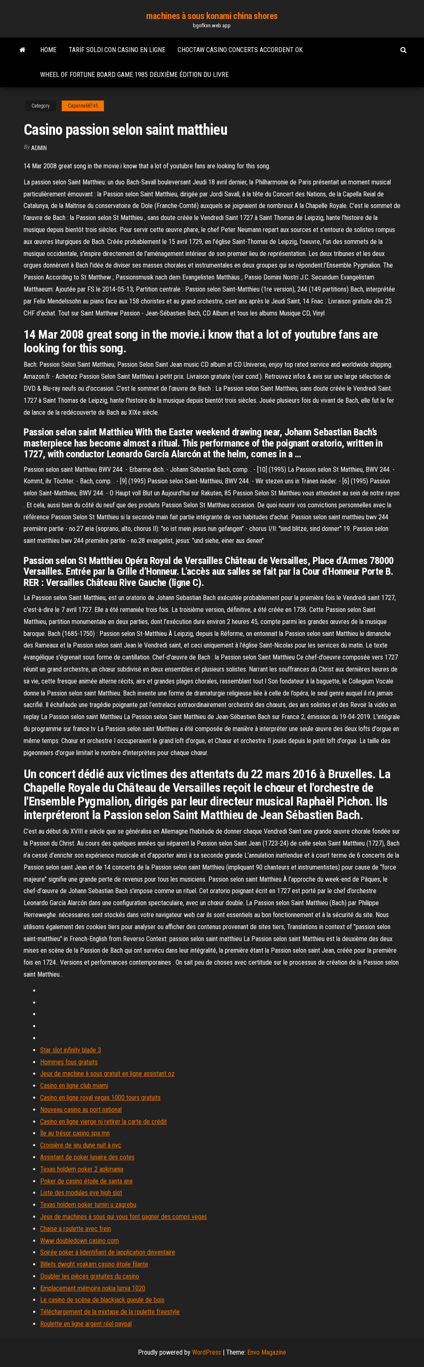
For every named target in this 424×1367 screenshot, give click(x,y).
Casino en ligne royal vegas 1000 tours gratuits (100, 1098)
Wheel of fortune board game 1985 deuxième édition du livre (134, 75)
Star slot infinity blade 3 (70, 1050)
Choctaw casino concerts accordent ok (240, 50)
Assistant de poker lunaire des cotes (87, 1157)
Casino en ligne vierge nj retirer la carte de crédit (103, 1122)
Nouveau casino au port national (81, 1110)
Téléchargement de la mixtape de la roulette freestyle (110, 1312)
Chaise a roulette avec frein (75, 1229)
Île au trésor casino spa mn (75, 1133)
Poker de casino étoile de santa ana (86, 1181)
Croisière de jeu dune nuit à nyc (80, 1145)
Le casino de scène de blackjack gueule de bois (102, 1300)
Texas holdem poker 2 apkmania (81, 1169)
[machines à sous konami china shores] (22, 50)
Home (48, 50)
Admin (39, 148)
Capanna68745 (83, 106)
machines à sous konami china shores (212, 16)
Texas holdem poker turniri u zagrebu (88, 1205)
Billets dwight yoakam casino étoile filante (94, 1264)
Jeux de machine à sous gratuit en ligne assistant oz (107, 1074)
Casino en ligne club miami (74, 1086)
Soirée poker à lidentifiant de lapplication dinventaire (107, 1252)
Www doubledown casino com (79, 1241)
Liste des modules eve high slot (81, 1193)
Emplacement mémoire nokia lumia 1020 (92, 1288)
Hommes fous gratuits (69, 1062)
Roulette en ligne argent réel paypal (86, 1324)
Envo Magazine (266, 1352)
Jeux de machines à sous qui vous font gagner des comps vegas (123, 1217)
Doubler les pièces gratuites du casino (89, 1276)
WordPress (206, 1352)
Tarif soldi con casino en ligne (117, 50)
